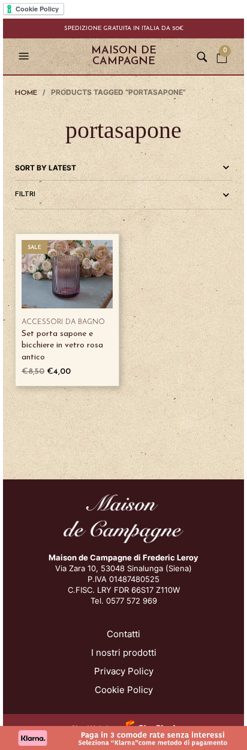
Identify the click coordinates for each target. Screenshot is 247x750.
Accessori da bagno (63, 322)
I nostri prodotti (123, 652)
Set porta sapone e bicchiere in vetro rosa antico (62, 345)
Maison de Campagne (123, 56)
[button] (25, 56)
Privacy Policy (123, 671)
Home (26, 93)
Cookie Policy (124, 689)
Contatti (123, 634)
